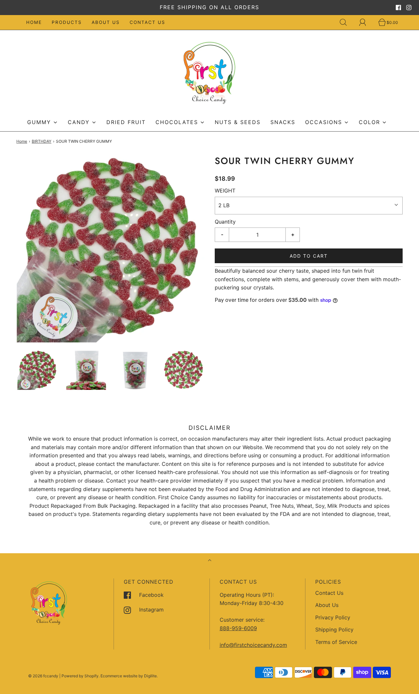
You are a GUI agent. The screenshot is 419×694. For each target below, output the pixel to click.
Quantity (225, 221)
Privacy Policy (332, 617)
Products (67, 22)
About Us (106, 22)
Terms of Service (336, 642)
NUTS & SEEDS (238, 122)
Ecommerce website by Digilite (128, 675)
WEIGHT (225, 190)
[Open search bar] (347, 22)
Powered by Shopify (80, 675)
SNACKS (282, 122)
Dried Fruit (126, 122)
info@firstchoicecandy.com (253, 645)
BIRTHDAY (41, 141)
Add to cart (309, 256)
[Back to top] (209, 561)
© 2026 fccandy (43, 675)
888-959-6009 (238, 628)
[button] (37, 370)
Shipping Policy (334, 629)
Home (34, 22)
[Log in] (366, 22)
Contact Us (147, 22)
